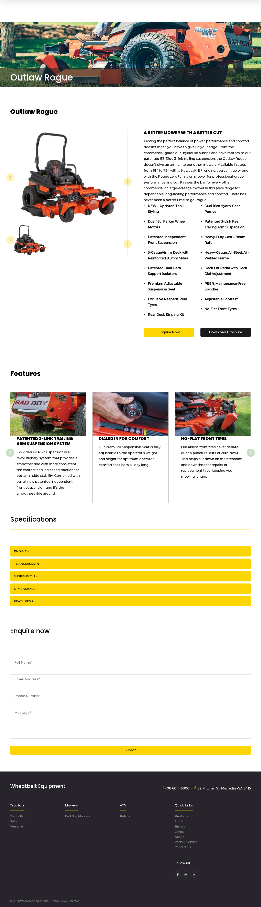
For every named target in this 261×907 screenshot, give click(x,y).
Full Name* (23, 662)
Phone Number (27, 696)
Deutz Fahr (18, 816)
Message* (22, 713)
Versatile (16, 826)
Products (181, 816)
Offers (179, 831)
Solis (13, 821)
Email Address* (27, 679)
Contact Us (183, 847)
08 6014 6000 (177, 788)
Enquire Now (169, 332)
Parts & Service (186, 842)
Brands (180, 826)
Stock (179, 821)
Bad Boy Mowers (77, 816)
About (179, 837)
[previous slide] (10, 177)
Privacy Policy (58, 901)
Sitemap (74, 901)
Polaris (125, 816)
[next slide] (128, 181)
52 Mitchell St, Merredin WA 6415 (224, 788)
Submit (131, 750)
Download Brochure (225, 332)
